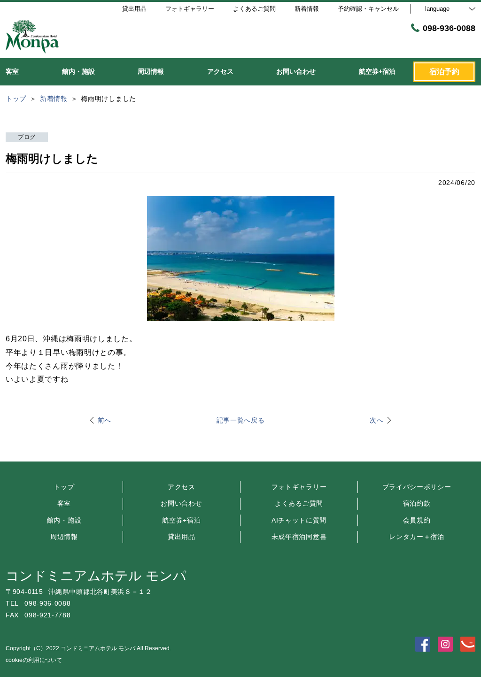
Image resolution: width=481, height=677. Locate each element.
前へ (104, 420)
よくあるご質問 (299, 503)
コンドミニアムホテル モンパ (96, 576)
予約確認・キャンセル (368, 8)
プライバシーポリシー (416, 487)
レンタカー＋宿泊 (416, 536)
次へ (376, 420)
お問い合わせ (181, 503)
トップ (64, 487)
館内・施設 (64, 520)
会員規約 (417, 520)
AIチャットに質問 (299, 520)
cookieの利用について (34, 660)
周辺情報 (64, 536)
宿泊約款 (417, 503)
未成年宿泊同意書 (299, 536)
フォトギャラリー (299, 487)
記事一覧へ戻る (241, 420)
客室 (64, 503)
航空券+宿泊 (181, 520)
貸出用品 (181, 536)
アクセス (181, 487)
